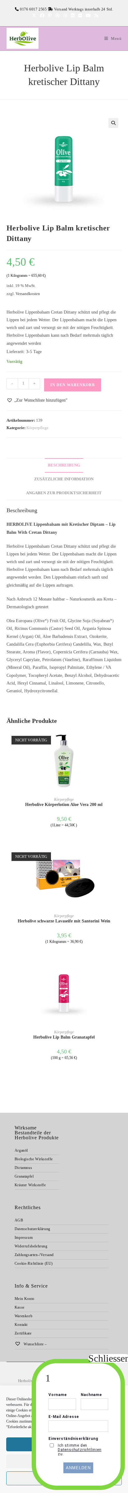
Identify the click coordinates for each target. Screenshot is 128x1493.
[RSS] (95, 16)
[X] (34, 16)
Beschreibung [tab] (64, 465)
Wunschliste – (34, 1344)
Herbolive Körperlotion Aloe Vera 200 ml (64, 804)
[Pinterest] (49, 16)
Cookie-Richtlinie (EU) (34, 1263)
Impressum (24, 1237)
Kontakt (21, 1324)
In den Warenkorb (72, 385)
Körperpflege (37, 427)
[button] (113, 123)
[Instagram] (65, 16)
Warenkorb (23, 1316)
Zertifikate (23, 1333)
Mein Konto (24, 1299)
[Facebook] (42, 16)
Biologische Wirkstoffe (34, 1159)
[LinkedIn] (72, 16)
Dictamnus (23, 1168)
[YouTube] (88, 16)
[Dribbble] (57, 16)
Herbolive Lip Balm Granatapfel (64, 1037)
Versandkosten (28, 294)
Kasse (20, 1307)
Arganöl (21, 1150)
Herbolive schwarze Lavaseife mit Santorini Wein (64, 921)
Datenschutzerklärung (32, 1229)
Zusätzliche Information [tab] (64, 479)
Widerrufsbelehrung (31, 1246)
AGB (19, 1220)
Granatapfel (24, 1176)
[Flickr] (80, 16)
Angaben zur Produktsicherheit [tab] (64, 493)
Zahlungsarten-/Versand (34, 1255)
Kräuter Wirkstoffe (30, 1185)
